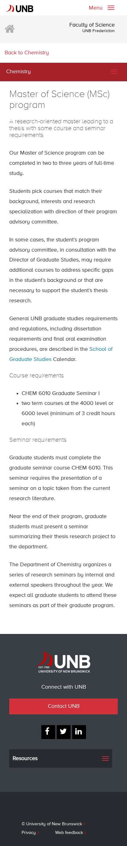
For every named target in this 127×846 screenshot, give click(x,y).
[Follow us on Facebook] (48, 732)
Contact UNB (64, 706)
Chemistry (18, 71)
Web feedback (69, 833)
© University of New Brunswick (52, 824)
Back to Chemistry (27, 53)
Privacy (29, 833)
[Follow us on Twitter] (64, 732)
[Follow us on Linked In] (79, 732)
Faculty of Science (92, 25)
